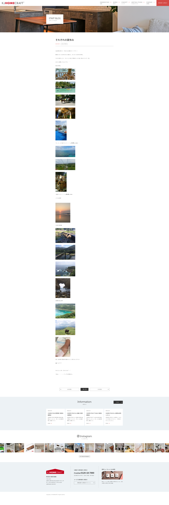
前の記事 (69, 389)
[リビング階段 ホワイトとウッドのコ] (140, 447)
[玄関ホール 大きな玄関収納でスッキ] (150, 447)
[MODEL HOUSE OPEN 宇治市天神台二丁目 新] (70, 447)
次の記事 (100, 389)
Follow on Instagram (85, 456)
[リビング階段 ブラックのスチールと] (160, 447)
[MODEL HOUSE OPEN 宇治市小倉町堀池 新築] (90, 447)
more (117, 402)
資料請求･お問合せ (162, 3)
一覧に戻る (84, 389)
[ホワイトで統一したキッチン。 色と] (40, 447)
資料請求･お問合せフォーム (84, 482)
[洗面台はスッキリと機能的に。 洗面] (50, 447)
